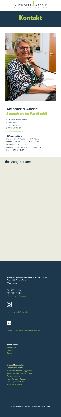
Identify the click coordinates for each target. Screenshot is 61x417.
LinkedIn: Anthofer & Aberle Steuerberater (23, 331)
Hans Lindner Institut (15, 368)
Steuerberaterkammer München (19, 373)
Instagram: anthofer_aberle (17, 312)
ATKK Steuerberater (14, 385)
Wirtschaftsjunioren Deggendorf (19, 371)
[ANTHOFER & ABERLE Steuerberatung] (30, 4)
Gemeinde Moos (13, 376)
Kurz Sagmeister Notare (16, 382)
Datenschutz (12, 350)
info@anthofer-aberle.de (15, 131)
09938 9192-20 (14, 128)
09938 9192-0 (14, 125)
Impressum (11, 348)
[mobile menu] (57, 4)
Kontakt (10, 353)
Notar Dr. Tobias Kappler (16, 379)
